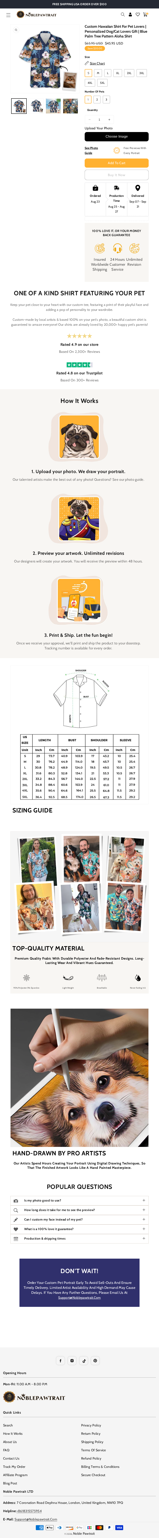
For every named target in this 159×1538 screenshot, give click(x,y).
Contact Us (11, 1458)
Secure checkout (93, 1475)
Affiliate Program (15, 1475)
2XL (129, 73)
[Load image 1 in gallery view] (18, 106)
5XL (102, 83)
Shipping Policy (92, 1442)
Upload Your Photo (99, 128)
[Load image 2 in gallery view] (36, 106)
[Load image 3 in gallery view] (53, 106)
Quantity (92, 110)
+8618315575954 (29, 1511)
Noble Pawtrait (84, 1534)
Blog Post (10, 1483)
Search (8, 1425)
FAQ (6, 1450)
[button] (8, 15)
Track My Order (14, 1467)
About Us (10, 1442)
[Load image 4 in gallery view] (70, 106)
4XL (90, 83)
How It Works (13, 1434)
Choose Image (117, 136)
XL (117, 73)
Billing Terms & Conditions (100, 1467)
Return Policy (90, 1434)
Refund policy (91, 1458)
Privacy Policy (91, 1425)
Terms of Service (93, 1450)
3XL (141, 73)
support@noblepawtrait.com (79, 1298)
